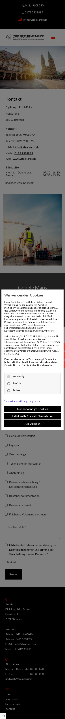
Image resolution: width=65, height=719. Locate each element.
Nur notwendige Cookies (32, 409)
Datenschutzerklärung (15, 401)
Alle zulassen (32, 423)
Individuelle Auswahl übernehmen (32, 416)
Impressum (35, 401)
